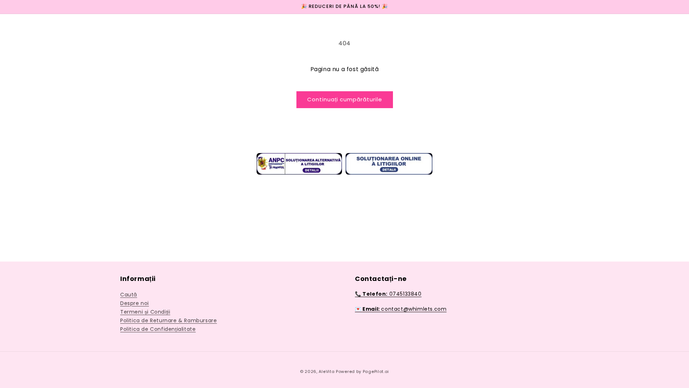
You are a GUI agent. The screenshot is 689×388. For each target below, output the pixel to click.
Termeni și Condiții (145, 311)
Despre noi (134, 303)
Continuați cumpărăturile (344, 99)
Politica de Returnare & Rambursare (168, 320)
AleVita (327, 371)
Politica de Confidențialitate (158, 329)
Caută (128, 294)
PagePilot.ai (376, 371)
